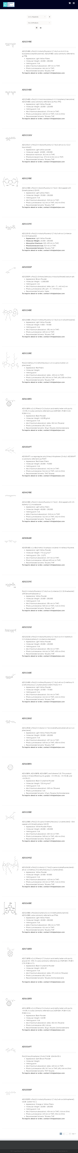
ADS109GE (27, 857)
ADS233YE (27, 581)
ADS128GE (27, 718)
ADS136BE (27, 672)
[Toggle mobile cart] (70, 3)
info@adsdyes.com (57, 73)
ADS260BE (27, 903)
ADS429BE (27, 492)
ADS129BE (27, 178)
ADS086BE (27, 538)
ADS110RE (27, 353)
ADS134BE (27, 310)
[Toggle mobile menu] (74, 3)
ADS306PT (27, 447)
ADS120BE (27, 812)
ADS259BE (27, 41)
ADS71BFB (27, 949)
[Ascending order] (49, 17)
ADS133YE (27, 224)
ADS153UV (27, 135)
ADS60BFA (26, 764)
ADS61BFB (27, 998)
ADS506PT (27, 1046)
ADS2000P (27, 267)
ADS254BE (27, 89)
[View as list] (41, 28)
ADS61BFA (26, 399)
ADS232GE (27, 627)
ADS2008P (27, 1089)
